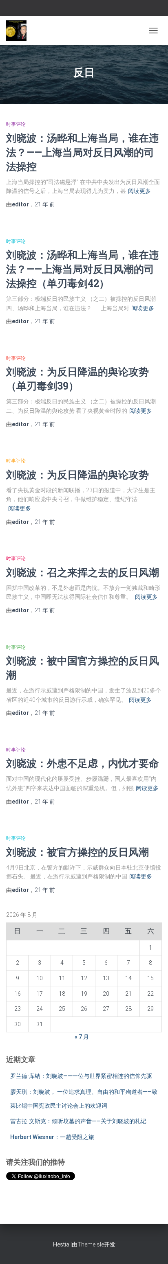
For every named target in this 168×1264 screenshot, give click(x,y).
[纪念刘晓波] (19, 30)
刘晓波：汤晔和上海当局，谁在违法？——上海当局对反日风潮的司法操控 (82, 152)
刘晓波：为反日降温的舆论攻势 (77, 474)
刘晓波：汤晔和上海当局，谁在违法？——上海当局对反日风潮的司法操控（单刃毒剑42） (82, 269)
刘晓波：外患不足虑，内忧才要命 (82, 763)
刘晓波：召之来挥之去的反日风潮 (82, 572)
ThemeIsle (90, 1244)
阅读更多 (139, 191)
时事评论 (16, 124)
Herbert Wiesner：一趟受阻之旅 (52, 1137)
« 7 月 (82, 1037)
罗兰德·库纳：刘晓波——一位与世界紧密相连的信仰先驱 (81, 1076)
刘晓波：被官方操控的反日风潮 (77, 852)
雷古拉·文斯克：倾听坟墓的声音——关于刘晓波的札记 (78, 1121)
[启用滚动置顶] (151, 1248)
